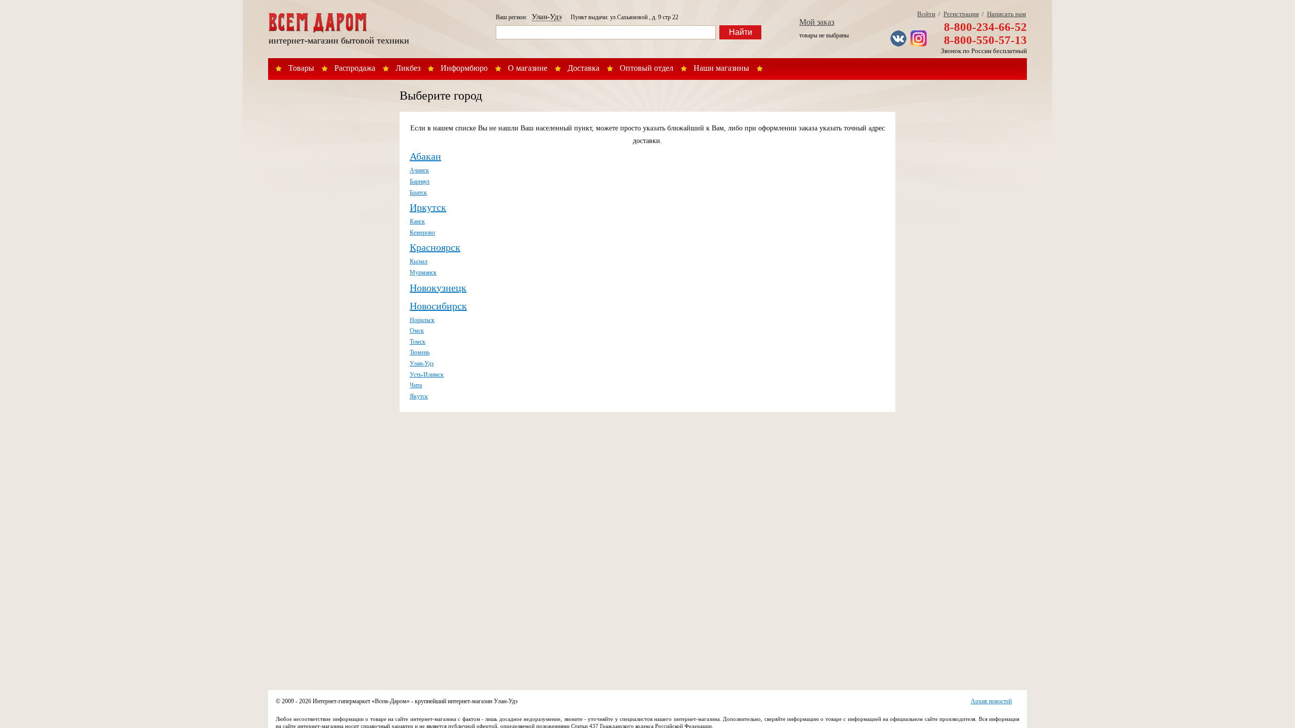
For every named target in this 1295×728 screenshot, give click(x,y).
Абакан (425, 156)
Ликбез (408, 68)
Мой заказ (816, 22)
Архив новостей (991, 701)
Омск (417, 330)
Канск (417, 221)
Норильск (422, 320)
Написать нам (1006, 14)
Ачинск (419, 170)
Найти (740, 32)
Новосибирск (438, 305)
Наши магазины (721, 68)
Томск (417, 341)
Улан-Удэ (547, 17)
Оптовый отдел (646, 68)
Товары (301, 68)
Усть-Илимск (427, 374)
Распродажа (354, 68)
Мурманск (423, 272)
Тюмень (419, 352)
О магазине (527, 68)
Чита (416, 385)
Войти (926, 14)
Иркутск (428, 207)
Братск (418, 192)
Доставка (583, 68)
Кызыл (418, 261)
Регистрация (961, 14)
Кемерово (422, 232)
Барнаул (419, 181)
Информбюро (464, 68)
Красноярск (435, 247)
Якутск (419, 396)
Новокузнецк (438, 287)
